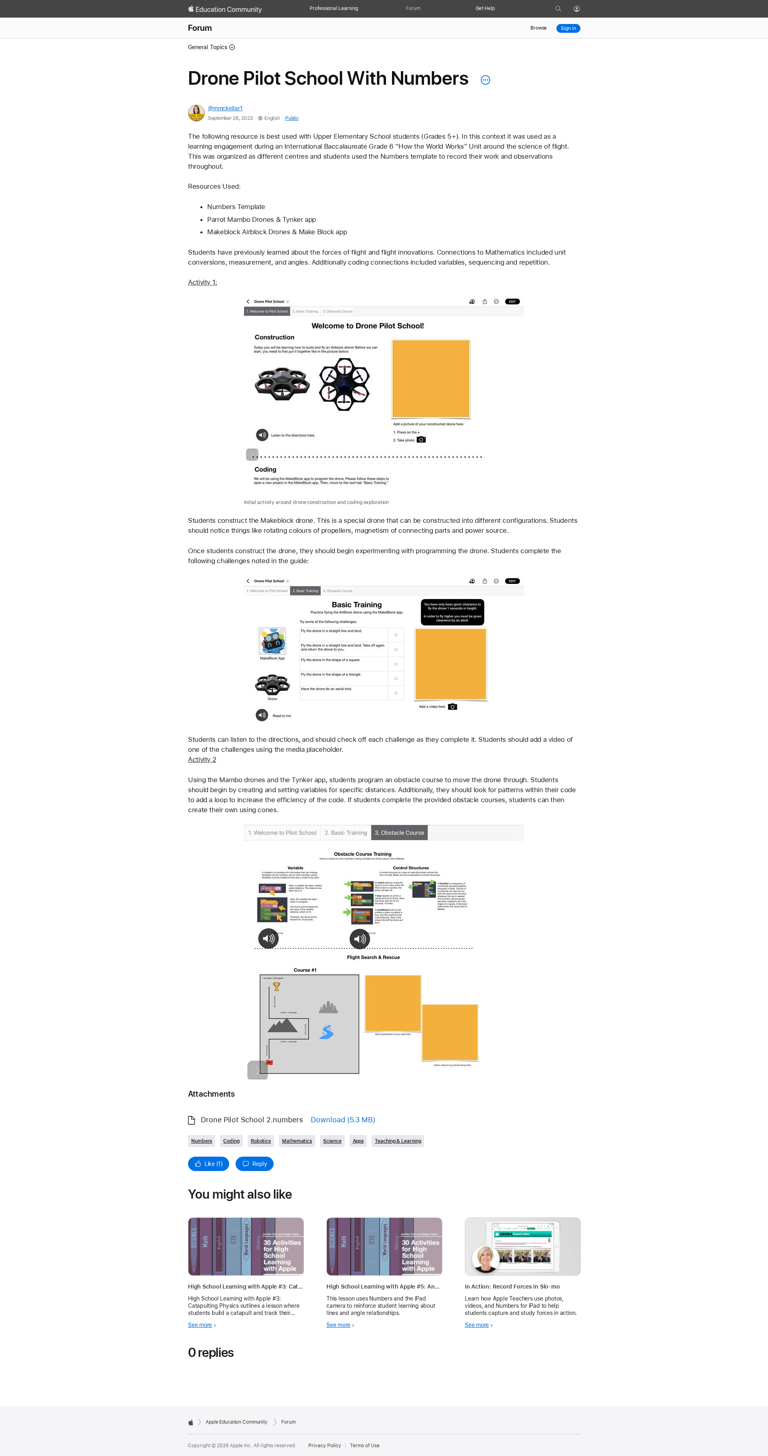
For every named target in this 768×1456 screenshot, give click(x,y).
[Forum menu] (424, 9)
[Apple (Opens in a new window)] (191, 1422)
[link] (384, 402)
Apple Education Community (237, 1422)
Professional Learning (334, 8)
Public (291, 118)
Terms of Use (365, 1445)
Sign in (568, 28)
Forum (413, 8)
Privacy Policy (324, 1445)
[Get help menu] (499, 9)
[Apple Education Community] (225, 9)
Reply (259, 1164)
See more (200, 1325)
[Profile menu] (582, 9)
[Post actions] (483, 80)
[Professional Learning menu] (362, 9)
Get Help (485, 8)
